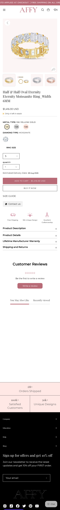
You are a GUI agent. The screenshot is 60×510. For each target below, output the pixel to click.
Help (4, 437)
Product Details (12, 235)
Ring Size (11, 147)
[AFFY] (29, 9)
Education (6, 428)
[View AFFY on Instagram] (5, 506)
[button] (42, 9)
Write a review (30, 286)
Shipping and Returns (15, 247)
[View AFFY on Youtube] (37, 506)
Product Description (14, 228)
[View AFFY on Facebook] (18, 506)
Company (6, 419)
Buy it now (30, 188)
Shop (5, 446)
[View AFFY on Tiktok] (11, 506)
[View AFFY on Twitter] (24, 506)
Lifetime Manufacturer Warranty (21, 241)
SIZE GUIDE (9, 196)
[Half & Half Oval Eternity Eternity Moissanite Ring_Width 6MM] (9, 80)
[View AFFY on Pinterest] (30, 506)
